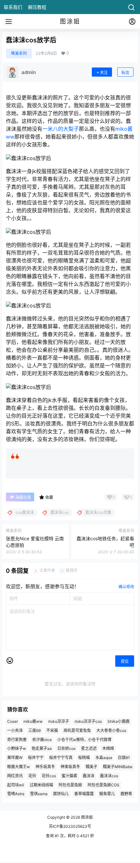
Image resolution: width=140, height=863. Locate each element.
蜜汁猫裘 (69, 775)
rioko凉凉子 (58, 721)
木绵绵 (108, 748)
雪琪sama (39, 794)
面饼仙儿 (61, 794)
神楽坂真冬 (70, 766)
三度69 (34, 730)
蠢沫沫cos (109, 775)
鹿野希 (126, 794)
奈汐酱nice (42, 739)
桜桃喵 (84, 757)
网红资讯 (15, 775)
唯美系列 (19, 53)
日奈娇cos (66, 748)
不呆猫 (52, 730)
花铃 (32, 775)
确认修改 (126, 586)
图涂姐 (86, 817)
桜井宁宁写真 (61, 757)
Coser (12, 721)
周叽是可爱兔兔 (77, 730)
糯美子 (91, 766)
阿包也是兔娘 (70, 784)
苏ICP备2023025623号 (70, 826)
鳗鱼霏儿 (107, 794)
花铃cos (49, 775)
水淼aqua (103, 757)
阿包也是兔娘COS (103, 784)
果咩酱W (14, 757)
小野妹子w (16, 748)
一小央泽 (15, 730)
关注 (104, 72)
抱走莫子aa (42, 748)
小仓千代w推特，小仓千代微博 (84, 739)
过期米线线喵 (41, 784)
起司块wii (15, 784)
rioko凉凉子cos (88, 721)
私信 (125, 72)
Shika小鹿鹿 (118, 721)
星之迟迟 (89, 748)
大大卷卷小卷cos (111, 730)
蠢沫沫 (88, 775)
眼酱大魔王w (18, 766)
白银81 (124, 757)
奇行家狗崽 (17, 739)
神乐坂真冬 (45, 766)
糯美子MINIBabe (118, 766)
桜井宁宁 (36, 757)
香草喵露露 (84, 794)
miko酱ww (33, 721)
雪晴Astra (15, 794)
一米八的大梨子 (60, 129)
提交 (125, 661)
